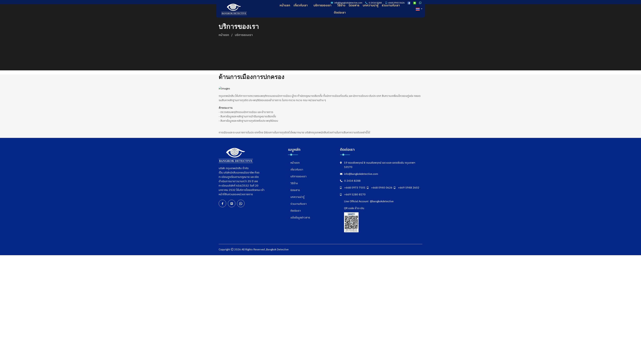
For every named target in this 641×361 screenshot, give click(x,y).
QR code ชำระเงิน (354, 208)
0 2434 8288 (352, 181)
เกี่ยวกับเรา (300, 5)
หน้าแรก (285, 5)
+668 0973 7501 (355, 188)
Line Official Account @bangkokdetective (369, 201)
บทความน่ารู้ (370, 5)
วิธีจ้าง (341, 5)
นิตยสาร (354, 5)
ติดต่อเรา (340, 13)
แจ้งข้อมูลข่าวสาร (300, 218)
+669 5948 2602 (408, 188)
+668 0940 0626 (381, 188)
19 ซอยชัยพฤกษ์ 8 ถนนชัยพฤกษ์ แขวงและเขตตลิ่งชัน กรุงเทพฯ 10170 (379, 165)
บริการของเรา (322, 5)
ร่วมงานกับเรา (391, 5)
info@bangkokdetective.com (361, 174)
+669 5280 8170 (355, 195)
